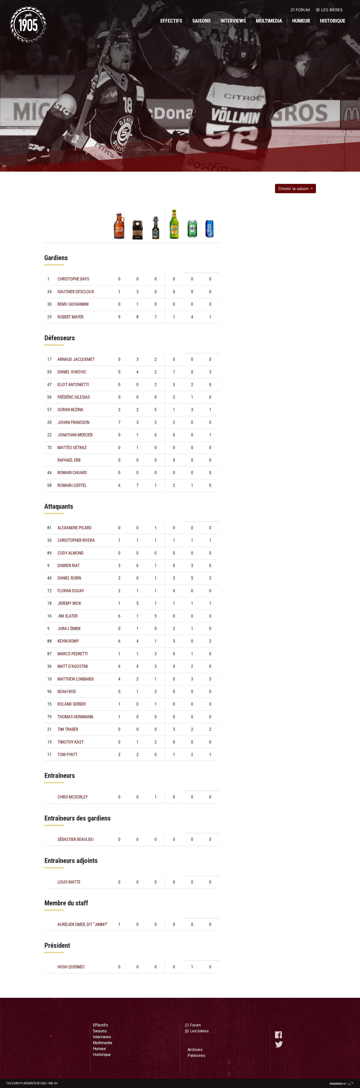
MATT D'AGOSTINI (73, 666)
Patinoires (196, 1055)
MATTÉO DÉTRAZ (72, 447)
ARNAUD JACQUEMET (76, 359)
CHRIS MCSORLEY (73, 797)
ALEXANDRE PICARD (75, 527)
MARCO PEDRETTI (73, 653)
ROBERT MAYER (71, 317)
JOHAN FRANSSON (73, 422)
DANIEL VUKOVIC (72, 371)
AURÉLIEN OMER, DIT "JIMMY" (83, 924)
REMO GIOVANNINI (73, 304)
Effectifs (171, 21)
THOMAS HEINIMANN (75, 716)
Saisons (201, 21)
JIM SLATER (68, 616)
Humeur (301, 21)
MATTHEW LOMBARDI (76, 679)
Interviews (233, 21)
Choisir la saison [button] (294, 188)
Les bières (332, 9)
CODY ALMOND (71, 553)
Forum (303, 9)
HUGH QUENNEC (71, 966)
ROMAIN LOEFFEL (72, 485)
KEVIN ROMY (68, 641)
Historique (332, 21)
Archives (195, 1049)
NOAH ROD (67, 691)
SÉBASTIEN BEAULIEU (76, 839)
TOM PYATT (67, 754)
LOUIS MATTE (69, 882)
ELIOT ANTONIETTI (73, 384)
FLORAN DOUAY (71, 590)
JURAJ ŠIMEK (69, 628)
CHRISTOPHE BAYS (73, 279)
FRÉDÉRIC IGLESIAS (74, 397)
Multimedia (269, 21)
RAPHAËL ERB (69, 460)
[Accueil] (28, 24)
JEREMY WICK (69, 603)
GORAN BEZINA (70, 409)
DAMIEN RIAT (69, 565)
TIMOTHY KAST (71, 742)
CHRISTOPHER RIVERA (76, 540)
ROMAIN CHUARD (72, 472)
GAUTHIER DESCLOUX (76, 291)
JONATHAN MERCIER (75, 434)
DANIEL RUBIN (69, 578)
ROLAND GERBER (72, 704)
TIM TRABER (68, 729)
